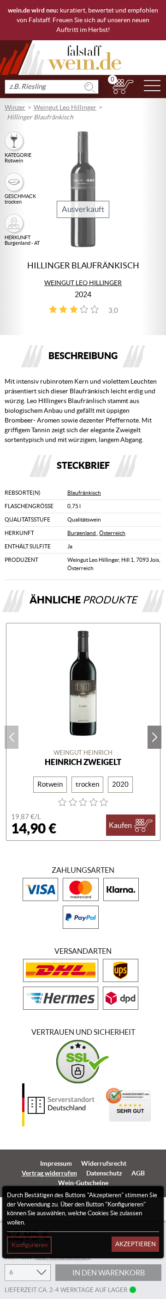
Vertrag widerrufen (49, 1173)
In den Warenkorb (108, 1272)
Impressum (56, 1163)
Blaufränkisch (84, 493)
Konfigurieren (29, 1245)
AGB (138, 1173)
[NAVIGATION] (152, 86)
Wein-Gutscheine (83, 1183)
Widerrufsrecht (103, 1163)
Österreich (112, 533)
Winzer (15, 107)
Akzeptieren (135, 1244)
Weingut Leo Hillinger (65, 107)
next (154, 737)
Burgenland (82, 533)
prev (11, 737)
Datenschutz (104, 1173)
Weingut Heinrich (83, 752)
